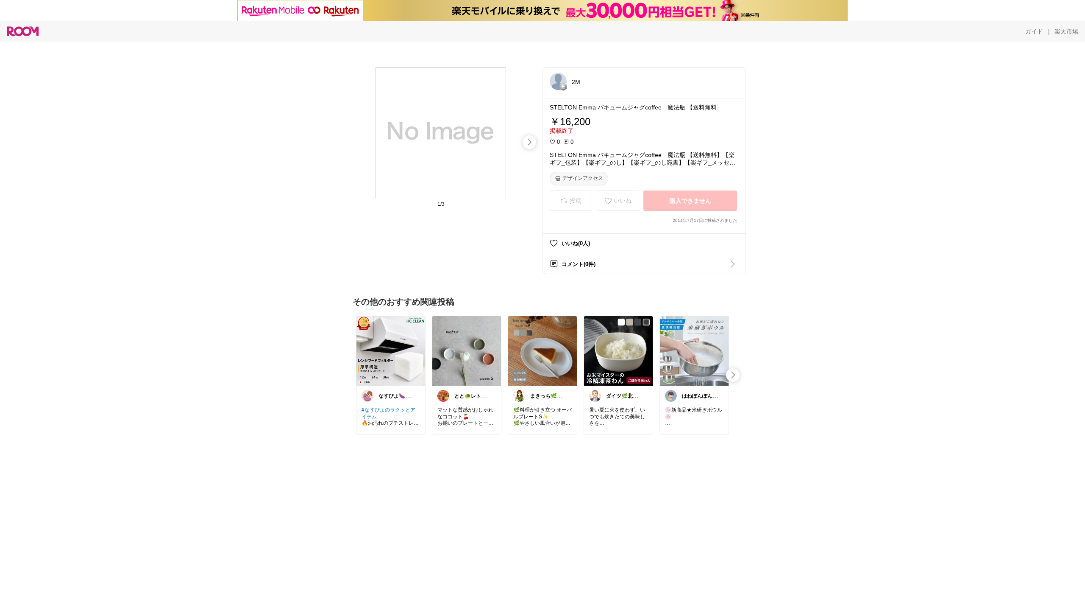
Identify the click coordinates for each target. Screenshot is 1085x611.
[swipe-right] (529, 142)
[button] (558, 81)
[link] (390, 350)
